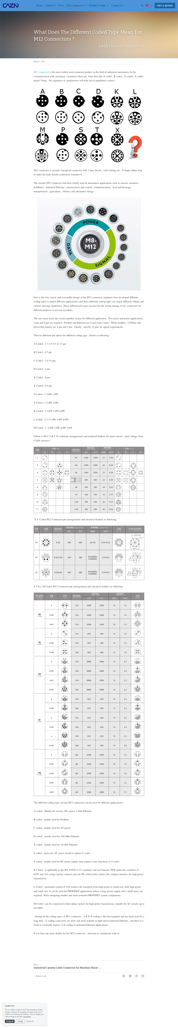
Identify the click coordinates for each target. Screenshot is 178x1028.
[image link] (11, 5)
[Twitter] (130, 976)
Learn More (27, 1017)
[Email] (143, 976)
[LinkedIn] (136, 976)
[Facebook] (123, 976)
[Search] (142, 5)
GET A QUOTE (165, 5)
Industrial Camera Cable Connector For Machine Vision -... (67, 967)
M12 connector (41, 72)
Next (35, 964)
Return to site (41, 976)
